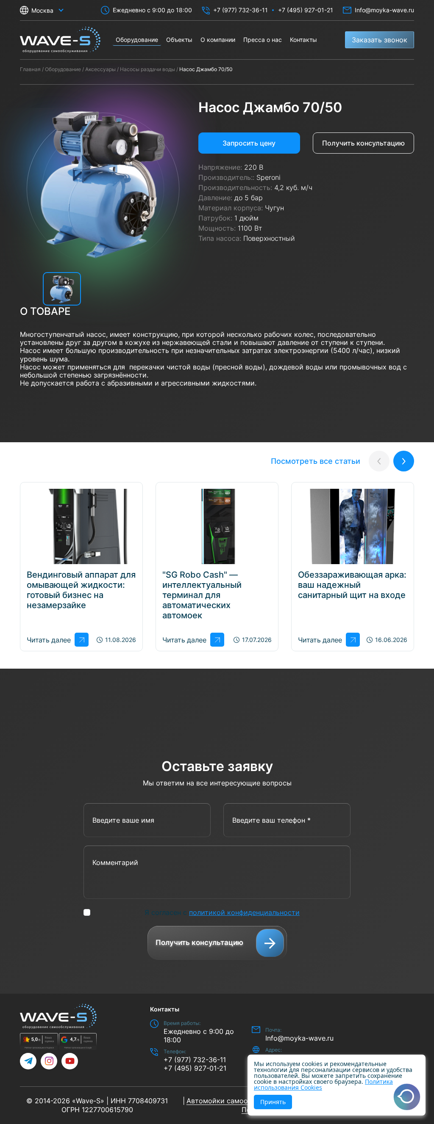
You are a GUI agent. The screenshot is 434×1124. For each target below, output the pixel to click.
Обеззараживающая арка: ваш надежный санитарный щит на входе (352, 585)
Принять (273, 1102)
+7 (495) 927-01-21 (305, 10)
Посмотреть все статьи (315, 461)
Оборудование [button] (137, 39)
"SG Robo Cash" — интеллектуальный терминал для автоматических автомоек (202, 595)
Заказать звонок (379, 40)
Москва (42, 10)
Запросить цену (249, 143)
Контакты (303, 39)
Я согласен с (222, 912)
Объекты (179, 39)
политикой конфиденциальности (244, 912)
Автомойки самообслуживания (239, 1100)
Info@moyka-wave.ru (384, 10)
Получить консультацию (363, 143)
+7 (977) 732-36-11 (240, 10)
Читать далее (48, 640)
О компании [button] (217, 39)
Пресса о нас (262, 39)
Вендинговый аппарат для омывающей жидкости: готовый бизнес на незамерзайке (81, 590)
